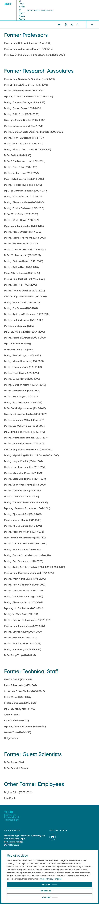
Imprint (58, 878)
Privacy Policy (46, 878)
